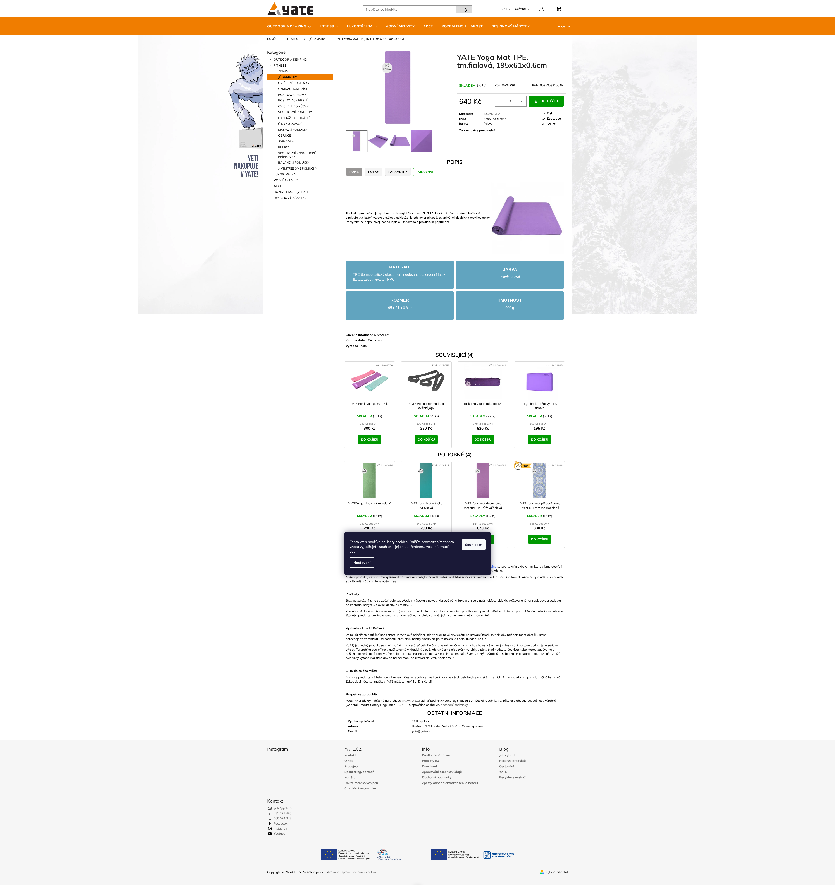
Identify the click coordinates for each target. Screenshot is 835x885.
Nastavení (361, 562)
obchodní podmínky (454, 705)
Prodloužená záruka (436, 755)
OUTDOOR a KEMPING (290, 60)
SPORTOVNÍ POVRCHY (295, 112)
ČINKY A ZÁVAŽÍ (290, 124)
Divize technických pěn (361, 783)
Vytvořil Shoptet (557, 872)
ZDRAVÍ (283, 71)
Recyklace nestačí (512, 777)
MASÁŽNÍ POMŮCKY (293, 130)
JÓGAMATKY (287, 77)
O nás (348, 760)
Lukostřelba (285, 174)
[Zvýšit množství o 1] (521, 101)
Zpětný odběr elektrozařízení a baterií (450, 783)
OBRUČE (284, 135)
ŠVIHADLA (286, 141)
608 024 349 (282, 818)
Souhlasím (473, 544)
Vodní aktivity (286, 180)
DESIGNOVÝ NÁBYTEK (290, 198)
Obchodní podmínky (436, 777)
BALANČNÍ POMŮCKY (294, 163)
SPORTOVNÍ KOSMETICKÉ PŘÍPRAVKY (297, 155)
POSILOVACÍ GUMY (292, 95)
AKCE (278, 186)
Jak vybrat (507, 755)
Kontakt (350, 755)
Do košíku (549, 101)
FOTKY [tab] (373, 171)
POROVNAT (425, 171)
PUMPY (283, 147)
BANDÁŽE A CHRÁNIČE (295, 118)
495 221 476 (282, 813)
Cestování (506, 766)
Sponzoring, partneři (359, 772)
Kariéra (350, 777)
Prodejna (351, 766)
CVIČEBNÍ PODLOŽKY (294, 83)
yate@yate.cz (283, 808)
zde (353, 551)
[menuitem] (289, 26)
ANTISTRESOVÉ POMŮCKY (297, 168)
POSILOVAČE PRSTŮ (293, 100)
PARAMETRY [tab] (397, 171)
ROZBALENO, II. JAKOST (291, 192)
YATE (503, 772)
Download (429, 766)
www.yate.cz (411, 701)
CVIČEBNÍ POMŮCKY (293, 106)
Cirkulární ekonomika (360, 788)
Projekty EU (430, 760)
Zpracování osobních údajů (442, 772)
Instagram (281, 828)
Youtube (279, 833)
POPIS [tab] (354, 171)
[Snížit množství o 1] (500, 101)
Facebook (280, 823)
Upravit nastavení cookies (359, 872)
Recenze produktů (512, 760)
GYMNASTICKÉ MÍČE (293, 89)
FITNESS (280, 65)
